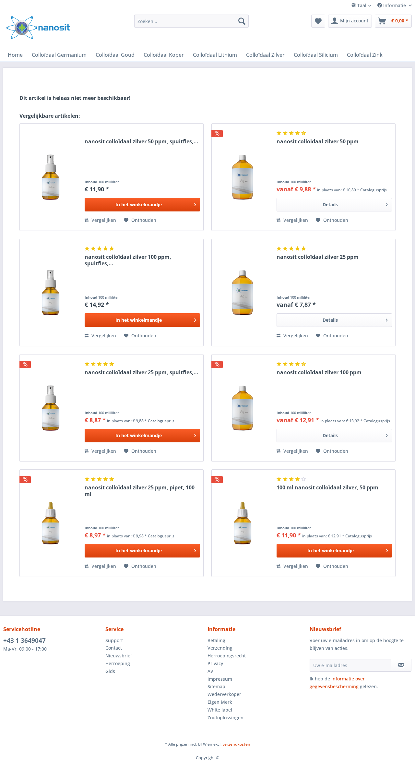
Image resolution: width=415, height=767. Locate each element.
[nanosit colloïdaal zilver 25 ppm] (242, 293)
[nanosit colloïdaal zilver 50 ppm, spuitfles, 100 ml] (50, 177)
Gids (110, 671)
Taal (361, 5)
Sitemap (216, 686)
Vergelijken (103, 220)
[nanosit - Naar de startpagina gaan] (38, 27)
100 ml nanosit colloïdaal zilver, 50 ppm (327, 487)
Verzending (220, 648)
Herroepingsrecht (227, 656)
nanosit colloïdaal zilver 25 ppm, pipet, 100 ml (140, 490)
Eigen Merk (220, 702)
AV (210, 671)
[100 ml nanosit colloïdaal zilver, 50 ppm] (242, 523)
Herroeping (117, 663)
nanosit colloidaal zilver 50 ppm (318, 141)
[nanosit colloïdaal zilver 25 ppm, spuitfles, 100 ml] (50, 408)
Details (330, 204)
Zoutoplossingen (225, 717)
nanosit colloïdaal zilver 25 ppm (318, 257)
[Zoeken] (242, 21)
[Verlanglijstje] (318, 21)
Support (114, 640)
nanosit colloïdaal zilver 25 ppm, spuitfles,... (141, 372)
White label (220, 710)
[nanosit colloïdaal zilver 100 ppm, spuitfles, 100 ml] (50, 293)
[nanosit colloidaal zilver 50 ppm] (242, 177)
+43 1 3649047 (24, 640)
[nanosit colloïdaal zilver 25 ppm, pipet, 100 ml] (50, 523)
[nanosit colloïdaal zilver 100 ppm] (242, 408)
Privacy (215, 663)
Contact (113, 648)
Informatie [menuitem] (394, 5)
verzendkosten (236, 744)
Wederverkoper (224, 694)
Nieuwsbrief (118, 656)
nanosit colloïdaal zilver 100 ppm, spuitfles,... (128, 260)
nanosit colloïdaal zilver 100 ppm (319, 372)
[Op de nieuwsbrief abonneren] (401, 665)
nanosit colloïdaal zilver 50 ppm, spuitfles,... (141, 141)
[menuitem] (367, 5)
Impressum (220, 679)
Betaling (216, 640)
